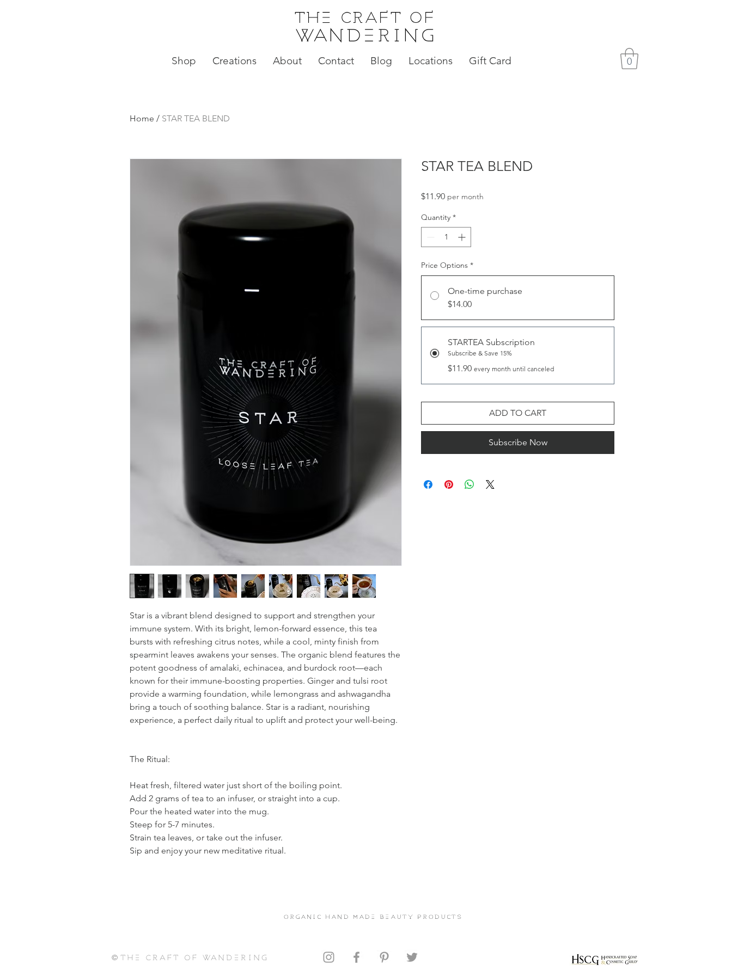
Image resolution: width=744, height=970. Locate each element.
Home (142, 118)
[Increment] (462, 237)
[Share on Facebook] (428, 484)
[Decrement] (429, 237)
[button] (629, 58)
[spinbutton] (446, 237)
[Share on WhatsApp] (469, 484)
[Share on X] (490, 484)
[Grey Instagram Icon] (328, 957)
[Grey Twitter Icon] (412, 957)
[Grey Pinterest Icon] (384, 957)
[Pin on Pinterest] (448, 484)
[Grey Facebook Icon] (356, 957)
